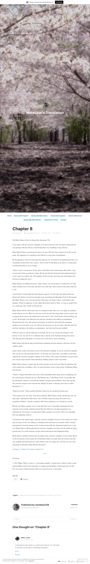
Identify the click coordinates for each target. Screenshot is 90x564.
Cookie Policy (31, 560)
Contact (63, 220)
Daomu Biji (22, 495)
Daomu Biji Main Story (39, 216)
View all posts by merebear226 (29, 507)
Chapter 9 (39, 449)
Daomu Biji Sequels (58, 216)
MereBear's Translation (45, 113)
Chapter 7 (16, 449)
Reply (18, 554)
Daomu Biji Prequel (21, 216)
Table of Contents (28, 449)
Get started (59, 2)
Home (9, 216)
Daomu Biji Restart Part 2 (33, 233)
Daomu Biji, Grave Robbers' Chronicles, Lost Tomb (44, 495)
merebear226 (18, 233)
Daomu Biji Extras (75, 216)
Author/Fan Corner (51, 220)
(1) (22, 386)
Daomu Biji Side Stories (32, 220)
